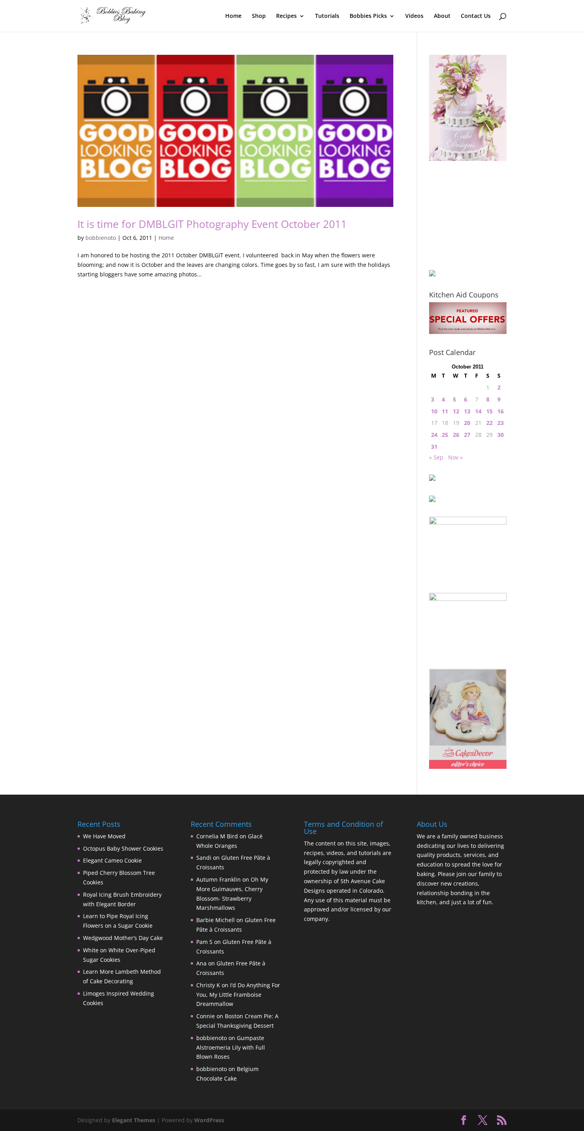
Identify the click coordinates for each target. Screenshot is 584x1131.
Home (233, 16)
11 (445, 411)
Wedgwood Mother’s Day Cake (123, 938)
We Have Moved (104, 836)
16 (500, 411)
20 (467, 423)
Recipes (286, 16)
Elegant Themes (133, 1120)
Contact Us (476, 16)
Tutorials (327, 16)
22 (489, 423)
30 (500, 434)
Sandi (203, 857)
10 (434, 411)
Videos (414, 16)
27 (467, 434)
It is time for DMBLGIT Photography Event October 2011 (212, 224)
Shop (259, 16)
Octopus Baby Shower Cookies (123, 848)
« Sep (436, 457)
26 (456, 434)
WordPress (209, 1120)
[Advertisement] (469, 215)
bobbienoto (100, 237)
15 (489, 411)
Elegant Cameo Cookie (112, 860)
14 (478, 411)
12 (456, 411)
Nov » (455, 457)
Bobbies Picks (368, 16)
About (442, 16)
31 (434, 446)
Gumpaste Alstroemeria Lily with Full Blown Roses (230, 1047)
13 (467, 411)
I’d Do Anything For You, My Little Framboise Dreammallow (238, 994)
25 (445, 434)
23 (500, 423)
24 (434, 434)
